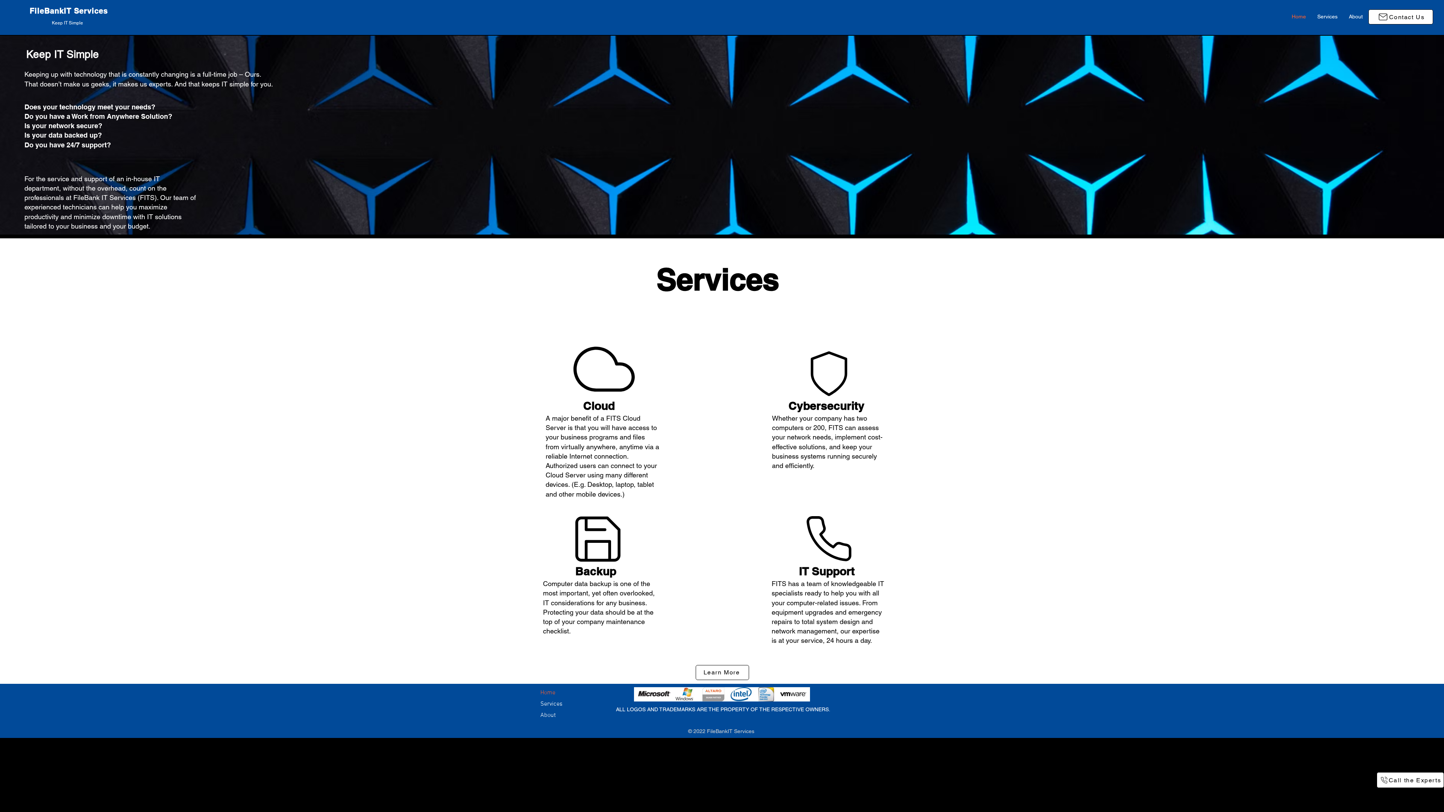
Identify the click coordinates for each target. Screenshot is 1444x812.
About (548, 715)
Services (551, 704)
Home (547, 693)
